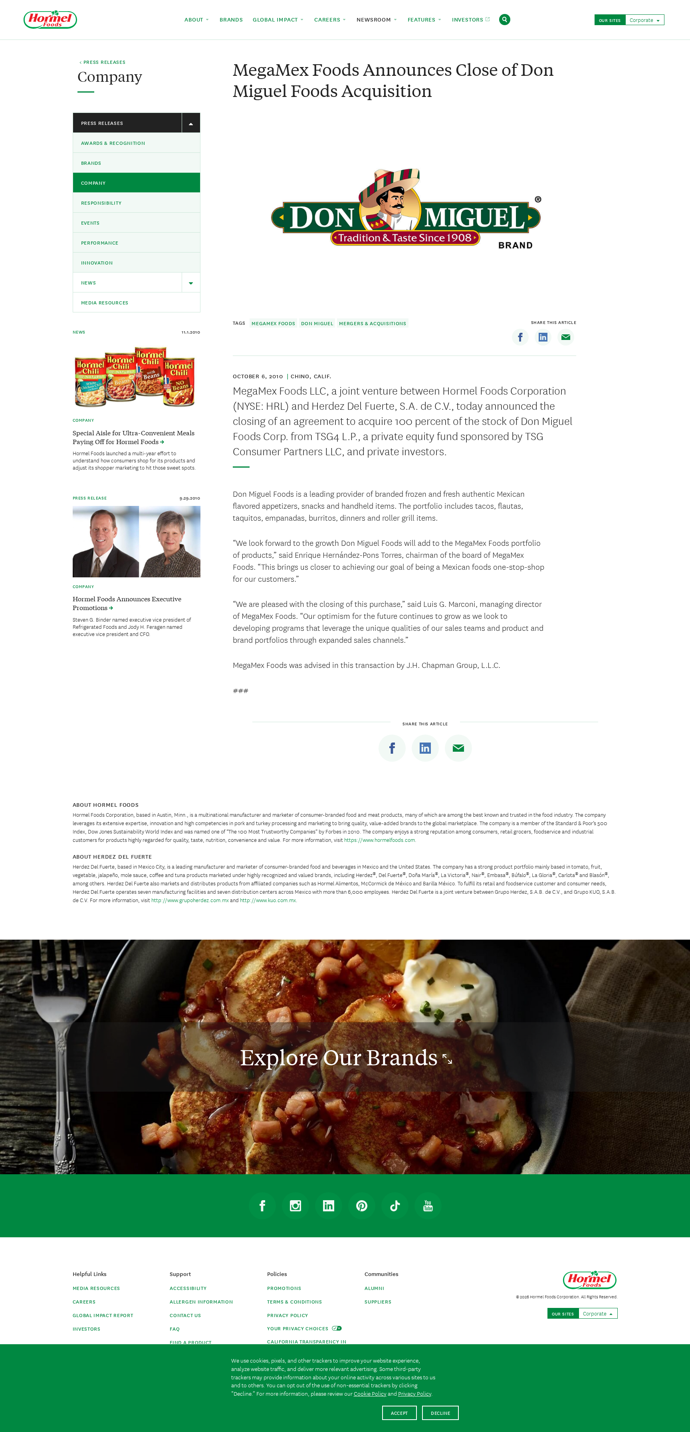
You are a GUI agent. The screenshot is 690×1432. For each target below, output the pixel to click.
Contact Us (185, 1315)
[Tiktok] (394, 1205)
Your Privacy (298, 1328)
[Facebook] (520, 337)
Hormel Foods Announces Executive (127, 603)
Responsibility (101, 202)
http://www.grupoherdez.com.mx (190, 900)
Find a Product (191, 1342)
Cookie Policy (370, 1393)
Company (93, 182)
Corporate (642, 20)
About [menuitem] (194, 19)
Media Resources (105, 302)
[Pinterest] (361, 1205)
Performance (100, 242)
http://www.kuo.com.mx (268, 900)
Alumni (374, 1288)
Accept (399, 1412)
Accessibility (188, 1288)
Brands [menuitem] (231, 19)
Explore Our (341, 1057)
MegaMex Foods (273, 323)
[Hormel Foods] (50, 18)
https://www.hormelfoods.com (379, 839)
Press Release (90, 497)
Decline (440, 1412)
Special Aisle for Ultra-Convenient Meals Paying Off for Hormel (133, 437)
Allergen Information (201, 1301)
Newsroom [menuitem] (375, 19)
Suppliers (378, 1301)
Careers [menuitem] (328, 19)
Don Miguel (317, 323)
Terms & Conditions (294, 1301)
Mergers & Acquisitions (372, 323)
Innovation (97, 262)
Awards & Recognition (113, 142)
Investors (87, 1328)
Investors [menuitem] (469, 19)
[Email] (565, 337)
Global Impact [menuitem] (276, 19)
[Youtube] (428, 1205)
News (88, 282)
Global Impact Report (103, 1315)
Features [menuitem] (423, 19)
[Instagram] (295, 1205)
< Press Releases (102, 62)
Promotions (284, 1288)
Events (90, 222)
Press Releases (102, 122)
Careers (84, 1301)
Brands (91, 162)
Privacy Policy (287, 1315)
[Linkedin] (543, 337)
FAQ (175, 1328)
